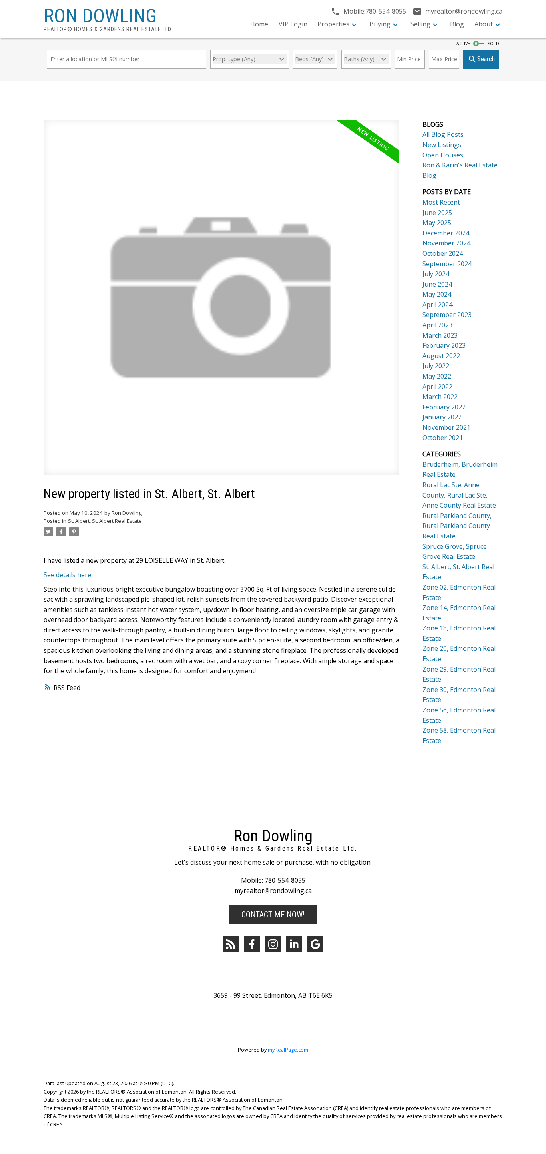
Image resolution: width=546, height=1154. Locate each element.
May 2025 (436, 222)
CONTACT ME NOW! (273, 914)
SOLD (493, 43)
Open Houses (442, 155)
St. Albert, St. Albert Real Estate (105, 520)
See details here (67, 574)
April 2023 (437, 325)
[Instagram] (273, 944)
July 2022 (435, 365)
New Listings (441, 144)
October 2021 (442, 437)
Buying (380, 24)
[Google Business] (315, 944)
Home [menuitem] (259, 24)
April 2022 (437, 386)
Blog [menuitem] (457, 24)
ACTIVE (463, 43)
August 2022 (441, 355)
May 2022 (436, 376)
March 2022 (440, 396)
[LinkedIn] (294, 944)
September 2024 (447, 263)
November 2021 (446, 427)
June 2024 (437, 284)
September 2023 (447, 314)
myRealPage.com (288, 1049)
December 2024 (445, 233)
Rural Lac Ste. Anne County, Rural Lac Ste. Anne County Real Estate (459, 495)
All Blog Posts (443, 134)
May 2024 (436, 294)
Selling (420, 24)
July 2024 (435, 273)
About (483, 24)
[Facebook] (252, 944)
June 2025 (437, 212)
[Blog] (231, 944)
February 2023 (444, 345)
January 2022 (442, 417)
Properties (333, 24)
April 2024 (437, 304)
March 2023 (440, 335)
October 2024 (442, 253)
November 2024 (446, 243)
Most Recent (441, 202)
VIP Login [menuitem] (293, 24)
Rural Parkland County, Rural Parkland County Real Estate (457, 525)
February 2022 (444, 407)
